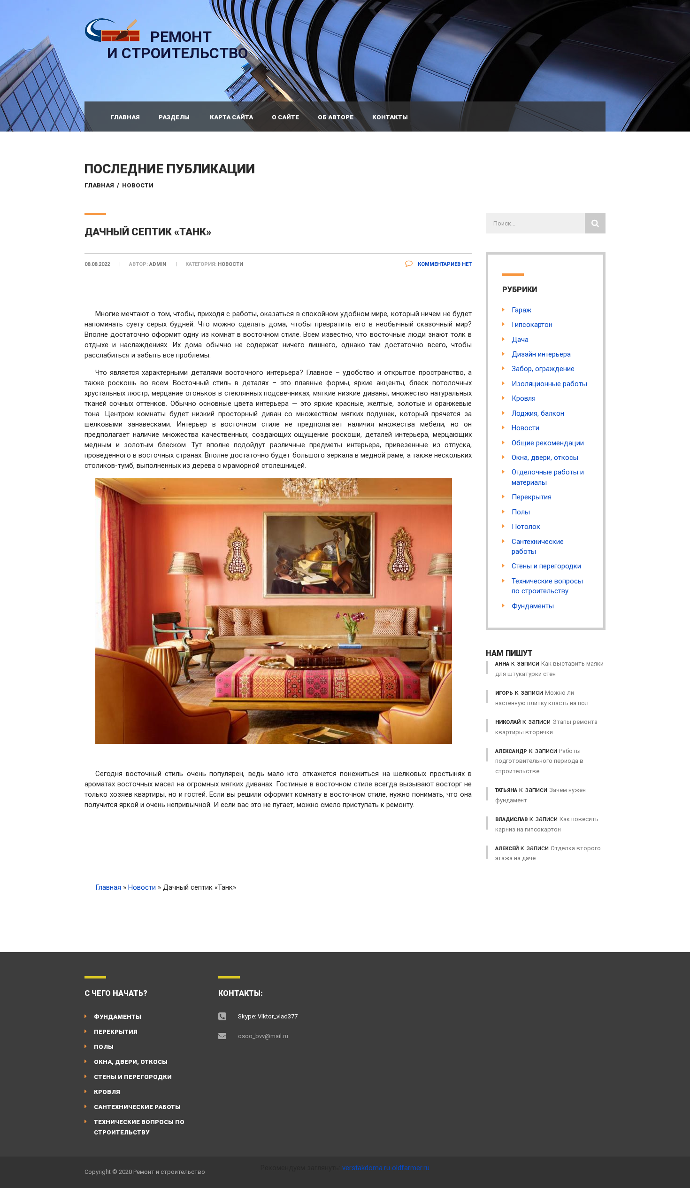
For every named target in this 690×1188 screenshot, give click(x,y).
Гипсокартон (532, 324)
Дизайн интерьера (541, 354)
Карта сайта (231, 117)
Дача (520, 339)
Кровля (524, 398)
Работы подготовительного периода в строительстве (539, 761)
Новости (137, 185)
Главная (125, 117)
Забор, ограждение (543, 369)
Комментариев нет (444, 264)
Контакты (390, 117)
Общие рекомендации (548, 443)
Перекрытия (532, 497)
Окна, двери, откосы (545, 457)
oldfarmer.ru (410, 1168)
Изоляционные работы (549, 384)
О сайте (285, 117)
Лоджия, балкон (538, 413)
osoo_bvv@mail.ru (263, 1036)
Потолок (526, 526)
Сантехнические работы (137, 1106)
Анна (502, 664)
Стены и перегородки (546, 566)
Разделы (174, 117)
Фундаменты (533, 606)
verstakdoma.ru (366, 1168)
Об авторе (335, 117)
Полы (521, 512)
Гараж (521, 310)
